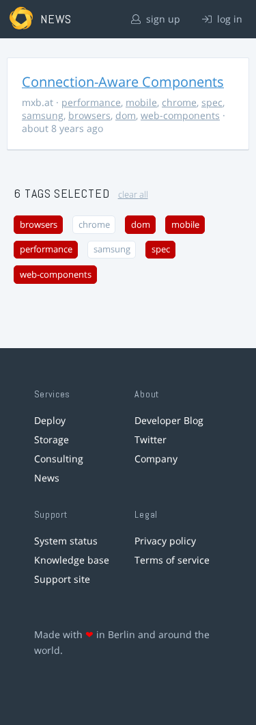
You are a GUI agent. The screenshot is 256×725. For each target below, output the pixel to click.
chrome (179, 102)
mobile (141, 102)
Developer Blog (168, 420)
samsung (42, 115)
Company (155, 458)
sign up (161, 18)
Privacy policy (165, 540)
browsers (89, 115)
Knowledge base (71, 559)
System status (66, 540)
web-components (180, 115)
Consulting (58, 458)
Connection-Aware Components (123, 81)
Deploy (50, 420)
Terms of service (172, 559)
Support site (62, 578)
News (46, 477)
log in (228, 18)
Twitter (150, 439)
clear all (133, 194)
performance (91, 102)
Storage (51, 439)
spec (212, 102)
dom (125, 115)
